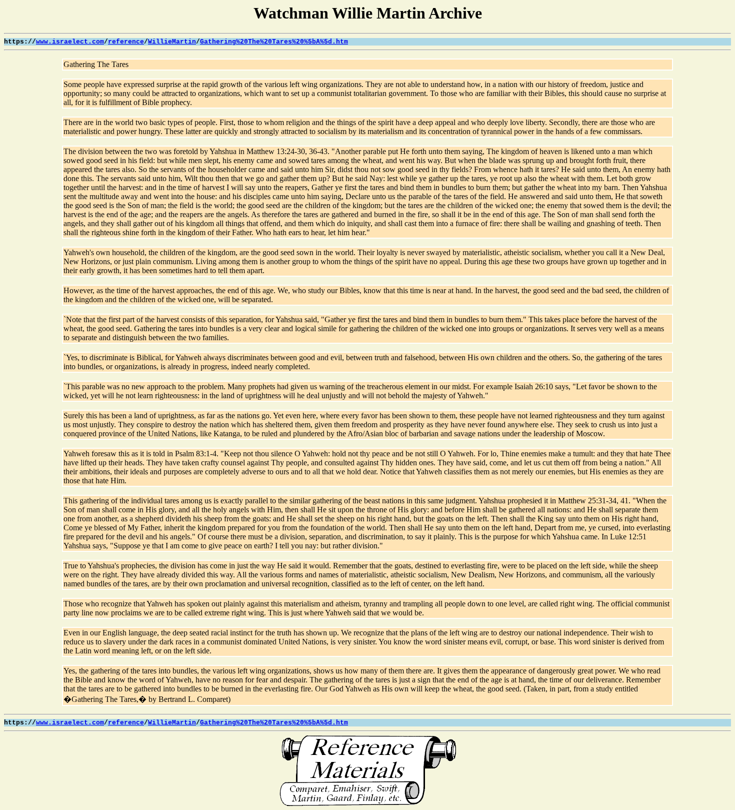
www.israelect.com (70, 42)
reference (126, 42)
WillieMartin (172, 42)
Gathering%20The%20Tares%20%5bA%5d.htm (274, 42)
